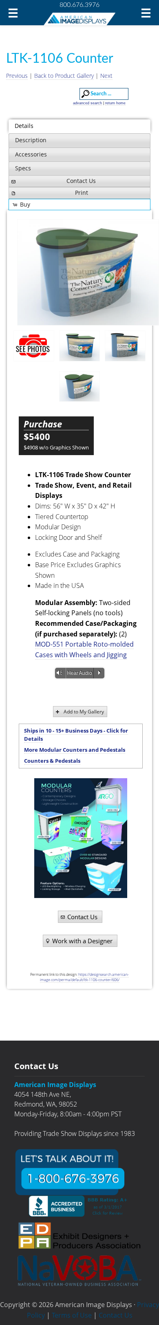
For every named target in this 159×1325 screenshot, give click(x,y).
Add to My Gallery (84, 711)
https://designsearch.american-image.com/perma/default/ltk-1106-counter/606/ (84, 977)
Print (81, 192)
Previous (17, 75)
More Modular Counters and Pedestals (74, 749)
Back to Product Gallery (64, 75)
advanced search (87, 103)
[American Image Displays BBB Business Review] (79, 1206)
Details (24, 126)
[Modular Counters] (80, 838)
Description (30, 140)
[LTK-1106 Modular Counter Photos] (34, 346)
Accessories (31, 154)
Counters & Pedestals (52, 760)
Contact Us (81, 181)
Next (106, 75)
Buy (25, 204)
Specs (23, 168)
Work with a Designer (82, 941)
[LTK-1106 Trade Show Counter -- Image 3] (79, 386)
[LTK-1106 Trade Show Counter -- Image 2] (88, 272)
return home (115, 103)
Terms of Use (72, 1315)
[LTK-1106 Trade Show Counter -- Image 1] (79, 346)
